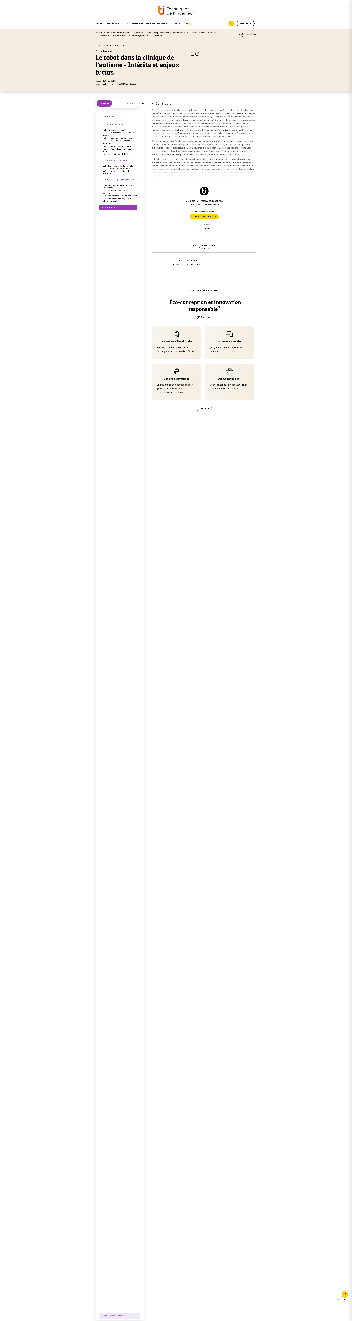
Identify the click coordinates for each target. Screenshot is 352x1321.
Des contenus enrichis (229, 341)
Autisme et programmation (186, 262)
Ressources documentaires (107, 23)
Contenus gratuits (179, 23)
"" (204, 305)
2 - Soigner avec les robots (116, 160)
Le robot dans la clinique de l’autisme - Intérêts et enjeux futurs (122, 36)
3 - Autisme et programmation (118, 180)
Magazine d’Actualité (155, 23)
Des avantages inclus (229, 379)
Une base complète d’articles (176, 341)
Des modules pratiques (176, 379)
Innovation (139, 33)
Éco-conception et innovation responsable (166, 33)
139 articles (204, 317)
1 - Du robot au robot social (116, 124)
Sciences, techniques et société (203, 33)
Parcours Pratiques (134, 23)
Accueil (99, 33)
